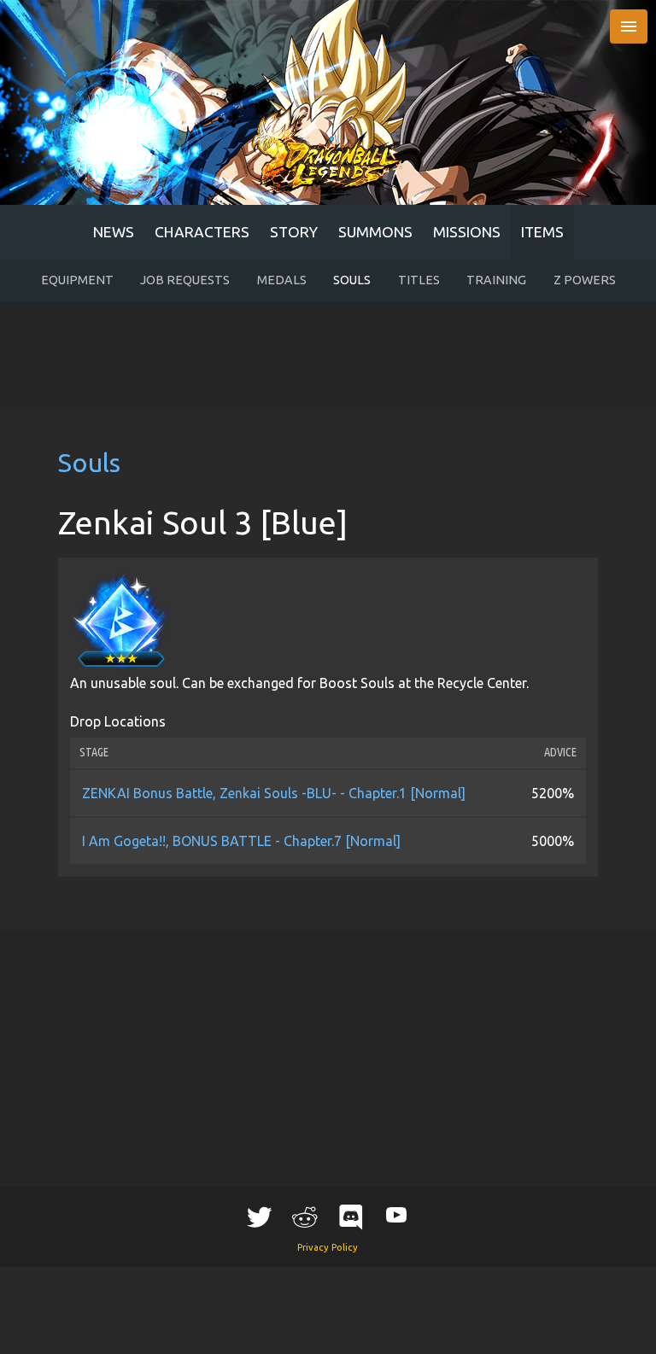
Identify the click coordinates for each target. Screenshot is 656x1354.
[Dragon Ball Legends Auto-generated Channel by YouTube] (396, 1214)
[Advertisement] (328, 354)
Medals (282, 280)
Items (542, 232)
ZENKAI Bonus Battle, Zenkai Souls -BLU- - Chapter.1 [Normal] (274, 793)
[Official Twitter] (260, 1216)
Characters (202, 232)
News (113, 232)
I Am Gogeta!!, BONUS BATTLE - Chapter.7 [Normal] (241, 841)
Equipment (77, 280)
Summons (375, 232)
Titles (419, 280)
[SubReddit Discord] (351, 1216)
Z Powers (585, 280)
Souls (352, 280)
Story (294, 232)
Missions (467, 232)
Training (496, 280)
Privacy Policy (327, 1247)
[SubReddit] (305, 1216)
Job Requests (185, 280)
